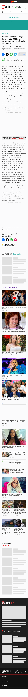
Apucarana (6, 12)
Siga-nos (20, 54)
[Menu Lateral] (2, 12)
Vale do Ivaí (19, 12)
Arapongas (12, 12)
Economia (14, 17)
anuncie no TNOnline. (18, 138)
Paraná (24, 12)
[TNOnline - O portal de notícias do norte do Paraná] (7, 6)
